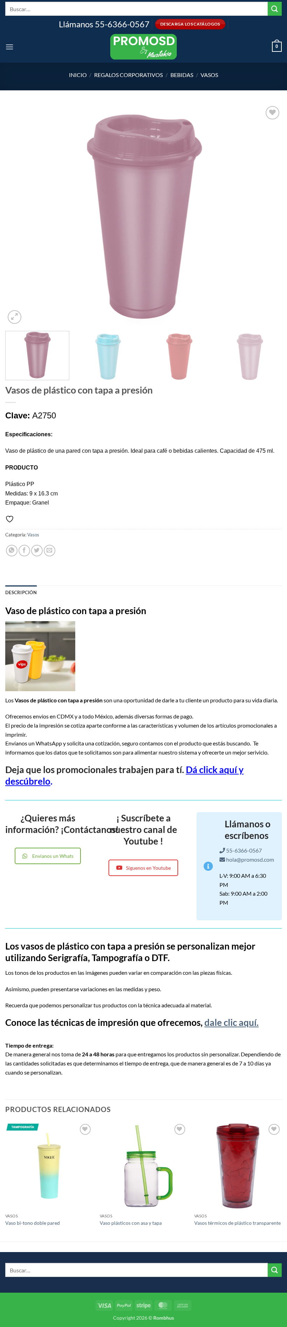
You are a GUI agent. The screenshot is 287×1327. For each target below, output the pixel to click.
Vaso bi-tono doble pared (32, 1223)
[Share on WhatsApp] (12, 550)
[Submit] (275, 8)
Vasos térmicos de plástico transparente (237, 1223)
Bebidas (181, 74)
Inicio (78, 74)
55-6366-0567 (243, 850)
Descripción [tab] (21, 592)
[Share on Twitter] (37, 550)
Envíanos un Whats (53, 856)
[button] (9, 46)
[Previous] (19, 215)
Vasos (209, 74)
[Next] (267, 215)
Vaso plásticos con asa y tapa (131, 1223)
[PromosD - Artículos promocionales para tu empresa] (143, 47)
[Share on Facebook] (24, 550)
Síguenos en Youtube (148, 868)
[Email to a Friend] (49, 550)
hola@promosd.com (250, 859)
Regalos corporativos (128, 74)
